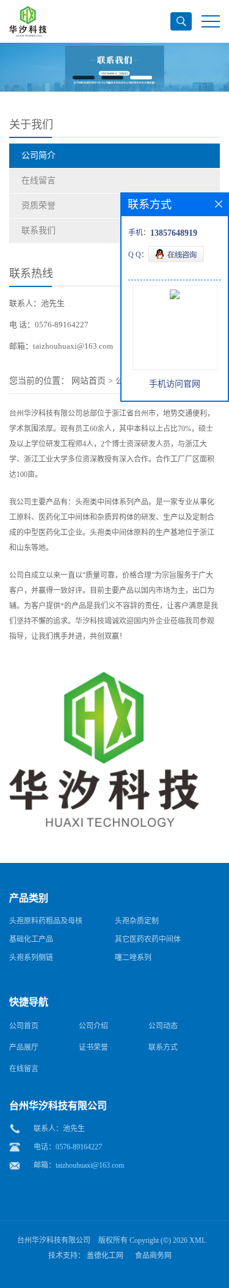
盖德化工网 (105, 1255)
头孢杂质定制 (137, 921)
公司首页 (23, 1026)
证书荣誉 (93, 1047)
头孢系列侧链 (31, 957)
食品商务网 (153, 1255)
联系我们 (38, 230)
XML (197, 1240)
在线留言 (38, 180)
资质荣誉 (38, 205)
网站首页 (88, 380)
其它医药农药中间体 (148, 939)
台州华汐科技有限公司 (53, 1240)
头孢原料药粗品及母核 (45, 921)
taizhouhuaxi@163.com (90, 1165)
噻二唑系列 (133, 957)
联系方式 (163, 1047)
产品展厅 (23, 1047)
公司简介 (38, 155)
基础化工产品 (31, 939)
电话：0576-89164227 (68, 1147)
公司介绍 (93, 1026)
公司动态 (163, 1026)
